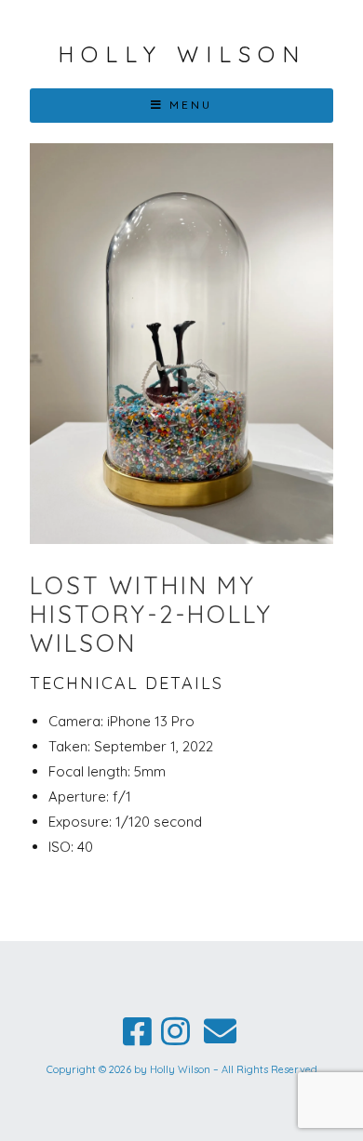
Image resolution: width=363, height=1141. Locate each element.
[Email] (219, 1031)
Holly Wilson (182, 54)
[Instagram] (175, 1031)
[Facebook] (137, 1031)
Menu (190, 105)
